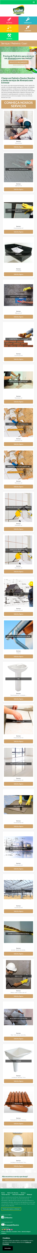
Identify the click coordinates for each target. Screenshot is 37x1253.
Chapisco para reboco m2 (18, 296)
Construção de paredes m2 (18, 339)
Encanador (14, 1231)
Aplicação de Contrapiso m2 (18, 169)
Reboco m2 (18, 976)
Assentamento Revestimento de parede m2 (18, 210)
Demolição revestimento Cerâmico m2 (19, 508)
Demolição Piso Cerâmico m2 (18, 424)
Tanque (18, 1061)
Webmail (29, 1194)
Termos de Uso (5, 1194)
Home (3, 1192)
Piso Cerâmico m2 (18, 721)
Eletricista (8, 1231)
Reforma (13, 1233)
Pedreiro (3, 1231)
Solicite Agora (18, 147)
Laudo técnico (18, 594)
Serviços (23, 1192)
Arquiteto (23, 1233)
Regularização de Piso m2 (18, 1018)
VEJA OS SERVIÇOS (18, 65)
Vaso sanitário (18, 1146)
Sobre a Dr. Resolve (12, 1192)
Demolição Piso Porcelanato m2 (18, 466)
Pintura (8, 1233)
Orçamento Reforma (18, 126)
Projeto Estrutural (18, 891)
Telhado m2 (19, 1103)
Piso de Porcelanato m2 (18, 763)
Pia (19, 679)
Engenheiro (28, 1233)
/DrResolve (8, 1218)
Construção (18, 1233)
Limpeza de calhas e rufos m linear (18, 636)
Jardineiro (3, 1233)
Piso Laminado (18, 806)
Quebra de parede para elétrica (18, 933)
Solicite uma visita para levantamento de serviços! (18, 1179)
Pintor (19, 1231)
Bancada (18, 254)
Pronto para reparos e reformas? (11, 1209)
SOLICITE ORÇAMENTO (18, 62)
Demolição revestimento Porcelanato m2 (18, 550)
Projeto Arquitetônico (18, 848)
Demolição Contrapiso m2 (19, 381)
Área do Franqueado (18, 1194)
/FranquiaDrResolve (11, 1225)
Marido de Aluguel (26, 1231)
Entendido (8, 1248)
